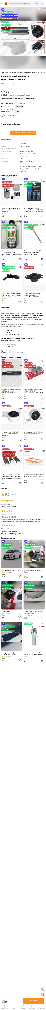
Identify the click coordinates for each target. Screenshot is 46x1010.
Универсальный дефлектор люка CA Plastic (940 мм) (10, 653)
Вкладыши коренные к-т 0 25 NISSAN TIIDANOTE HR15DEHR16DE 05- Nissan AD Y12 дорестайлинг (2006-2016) (33, 391)
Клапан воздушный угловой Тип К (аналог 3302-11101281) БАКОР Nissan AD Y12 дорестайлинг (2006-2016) (11, 296)
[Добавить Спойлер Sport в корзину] (20, 616)
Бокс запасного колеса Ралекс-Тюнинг (33, 571)
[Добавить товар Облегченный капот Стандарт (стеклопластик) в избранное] (42, 583)
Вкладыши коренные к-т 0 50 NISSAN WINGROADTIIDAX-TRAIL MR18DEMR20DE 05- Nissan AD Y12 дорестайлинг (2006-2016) (11, 477)
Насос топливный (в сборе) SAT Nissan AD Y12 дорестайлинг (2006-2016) (11, 209)
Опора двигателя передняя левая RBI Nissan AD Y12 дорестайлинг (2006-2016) (32, 295)
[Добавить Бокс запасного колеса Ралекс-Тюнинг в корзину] (42, 577)
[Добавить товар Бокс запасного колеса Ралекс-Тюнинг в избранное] (42, 542)
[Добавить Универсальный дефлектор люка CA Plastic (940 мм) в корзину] (20, 659)
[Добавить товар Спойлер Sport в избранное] (20, 583)
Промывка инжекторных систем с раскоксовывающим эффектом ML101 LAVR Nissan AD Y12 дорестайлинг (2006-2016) (11, 253)
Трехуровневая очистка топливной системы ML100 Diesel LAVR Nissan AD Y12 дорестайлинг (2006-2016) (34, 210)
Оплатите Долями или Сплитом (18, 99)
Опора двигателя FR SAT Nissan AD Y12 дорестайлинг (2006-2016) (34, 433)
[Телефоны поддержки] (43, 995)
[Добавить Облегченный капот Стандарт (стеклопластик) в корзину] (42, 618)
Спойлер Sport (6, 611)
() (27, 163)
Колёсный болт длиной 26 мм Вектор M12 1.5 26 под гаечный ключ (33, 654)
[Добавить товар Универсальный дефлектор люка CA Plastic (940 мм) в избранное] (20, 624)
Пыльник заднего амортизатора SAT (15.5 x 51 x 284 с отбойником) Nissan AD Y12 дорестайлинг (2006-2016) (11, 391)
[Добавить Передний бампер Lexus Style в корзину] (20, 575)
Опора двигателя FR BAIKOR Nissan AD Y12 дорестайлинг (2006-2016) (10, 433)
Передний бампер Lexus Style (10, 570)
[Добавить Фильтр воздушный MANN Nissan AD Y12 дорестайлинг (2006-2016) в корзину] (42, 481)
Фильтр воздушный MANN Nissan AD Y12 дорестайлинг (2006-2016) (34, 475)
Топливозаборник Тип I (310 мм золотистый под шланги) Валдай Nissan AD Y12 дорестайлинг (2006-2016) (33, 253)
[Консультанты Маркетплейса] (43, 989)
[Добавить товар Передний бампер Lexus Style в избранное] (20, 542)
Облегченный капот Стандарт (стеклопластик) (33, 612)
